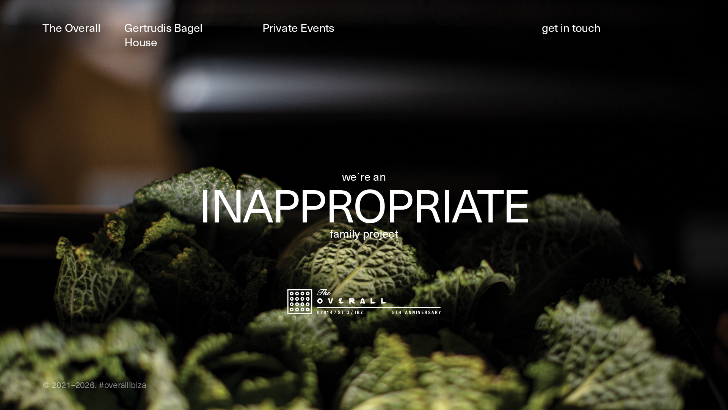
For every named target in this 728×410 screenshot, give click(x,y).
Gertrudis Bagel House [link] (164, 34)
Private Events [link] (298, 27)
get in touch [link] (571, 27)
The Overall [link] (71, 27)
